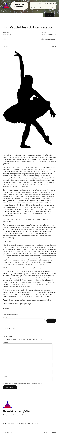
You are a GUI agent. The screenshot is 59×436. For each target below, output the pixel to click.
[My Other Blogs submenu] (55, 3)
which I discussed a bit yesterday (33, 271)
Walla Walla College (9, 247)
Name (4, 362)
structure (52, 39)
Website (5, 376)
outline (48, 39)
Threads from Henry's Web (19, 5)
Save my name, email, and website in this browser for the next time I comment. (23, 383)
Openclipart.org (24, 304)
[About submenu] (36, 7)
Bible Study (43, 34)
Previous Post (6, 46)
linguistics (43, 39)
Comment (5, 342)
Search (49, 15)
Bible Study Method (51, 34)
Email (4, 369)
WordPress (53, 432)
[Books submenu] (45, 7)
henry (4, 39)
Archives (6, 309)
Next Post (54, 46)
